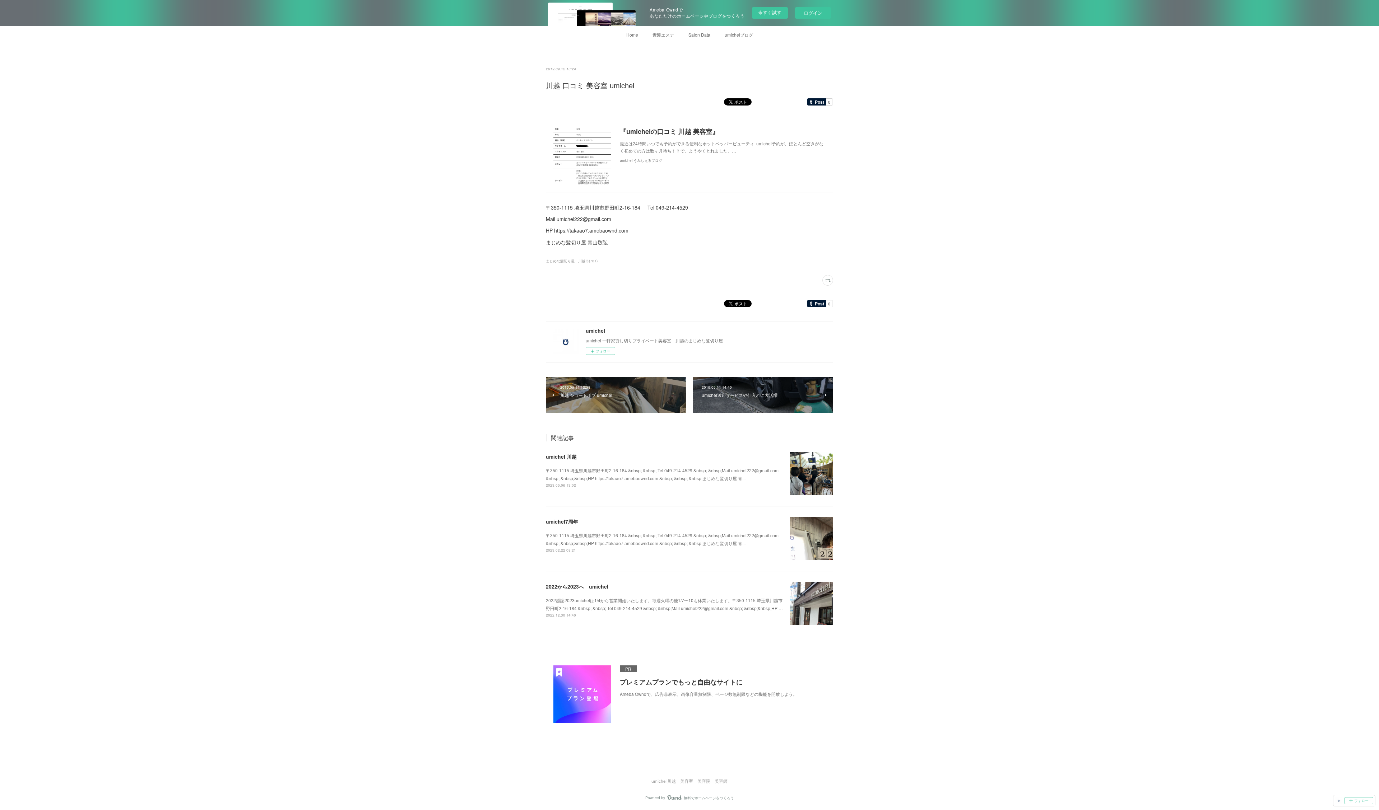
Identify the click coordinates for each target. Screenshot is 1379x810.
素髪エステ (663, 35)
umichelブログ (739, 35)
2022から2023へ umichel (577, 586)
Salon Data (699, 35)
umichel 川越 (561, 456)
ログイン (813, 12)
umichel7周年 (562, 521)
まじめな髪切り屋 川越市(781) (572, 260)
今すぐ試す (769, 12)
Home (632, 35)
